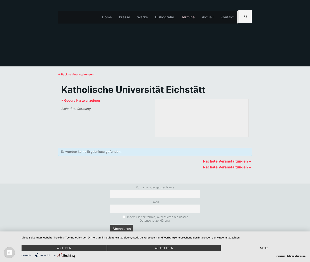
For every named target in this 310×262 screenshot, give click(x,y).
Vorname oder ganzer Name (155, 187)
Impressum (280, 256)
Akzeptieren (164, 248)
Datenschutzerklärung (296, 256)
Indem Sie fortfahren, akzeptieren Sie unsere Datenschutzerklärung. (157, 218)
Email (155, 202)
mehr (264, 248)
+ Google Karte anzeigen (80, 100)
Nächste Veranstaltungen (227, 161)
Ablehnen (64, 248)
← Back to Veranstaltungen (75, 74)
